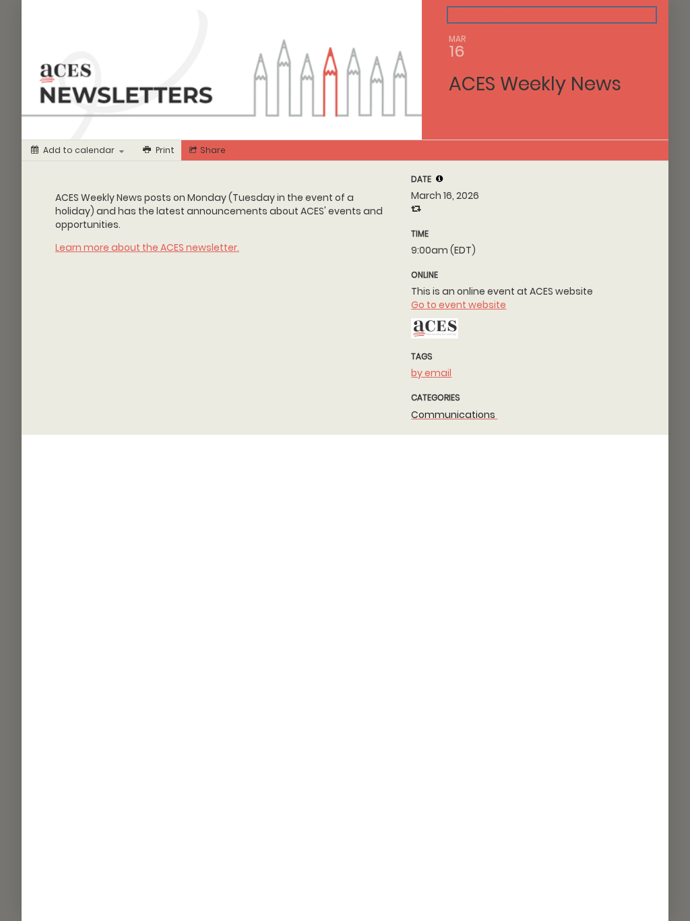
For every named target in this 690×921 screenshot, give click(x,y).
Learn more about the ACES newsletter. (147, 247)
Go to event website (458, 304)
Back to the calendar (498, 15)
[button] (439, 179)
